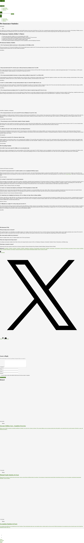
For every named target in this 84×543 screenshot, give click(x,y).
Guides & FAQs (5, 19)
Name (1, 368)
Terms (1, 542)
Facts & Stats (4, 7)
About (1, 539)
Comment (2, 366)
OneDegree (31, 248)
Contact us (4, 10)
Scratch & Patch (42, 248)
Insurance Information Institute (31, 249)
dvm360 (45, 249)
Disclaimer (2, 540)
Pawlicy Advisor (76, 248)
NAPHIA (6, 248)
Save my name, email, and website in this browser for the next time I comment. (15, 375)
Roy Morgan (13, 249)
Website (1, 373)
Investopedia (52, 248)
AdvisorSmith (36, 248)
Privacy (1, 541)
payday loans (68, 174)
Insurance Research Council (21, 249)
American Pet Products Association (66, 248)
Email (1, 371)
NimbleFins (27, 248)
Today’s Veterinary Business (5, 249)
